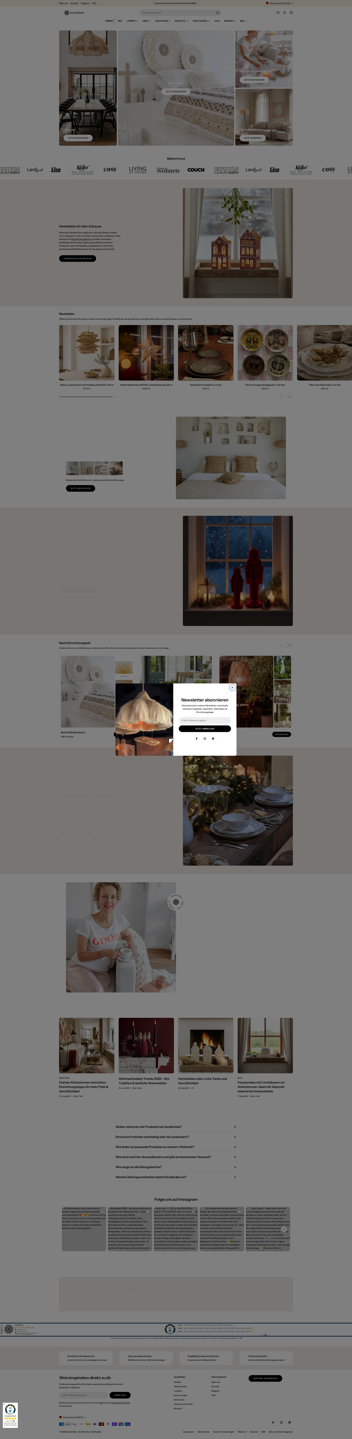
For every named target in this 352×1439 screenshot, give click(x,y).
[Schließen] (232, 687)
